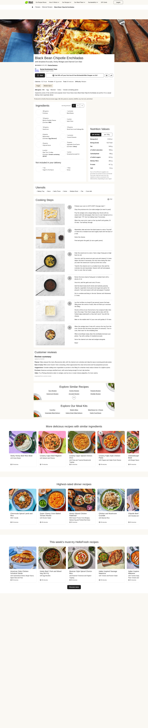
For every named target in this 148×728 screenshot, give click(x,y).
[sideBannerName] (101, 112)
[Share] (111, 75)
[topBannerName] (74, 14)
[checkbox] (35, 65)
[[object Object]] (106, 75)
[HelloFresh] (29, 2)
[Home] (32, 7)
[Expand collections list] (74, 397)
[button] (60, 105)
